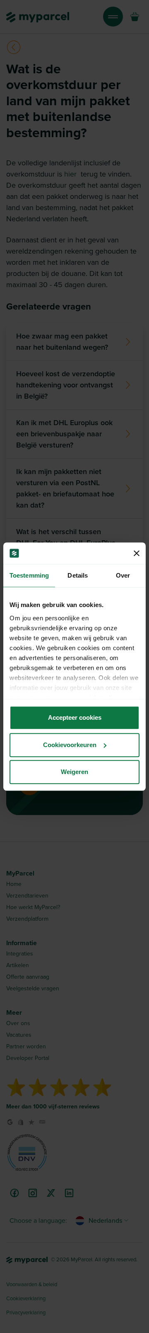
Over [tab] (123, 575)
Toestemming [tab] (29, 575)
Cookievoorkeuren (69, 744)
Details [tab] (77, 575)
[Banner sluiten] (136, 553)
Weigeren (74, 771)
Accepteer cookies (74, 717)
